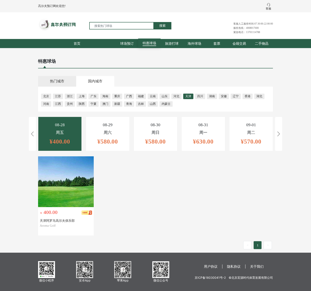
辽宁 (236, 96)
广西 (129, 96)
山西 (153, 103)
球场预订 (127, 43)
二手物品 (261, 43)
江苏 (58, 96)
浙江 (70, 96)
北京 (46, 96)
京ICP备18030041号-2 (210, 277)
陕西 (82, 103)
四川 (200, 96)
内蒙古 (166, 103)
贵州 (70, 103)
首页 (77, 43)
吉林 (141, 103)
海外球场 (194, 43)
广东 (93, 96)
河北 (176, 96)
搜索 (162, 26)
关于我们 (257, 266)
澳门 (105, 103)
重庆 (117, 96)
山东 (165, 96)
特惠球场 (149, 43)
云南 (153, 96)
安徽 (224, 96)
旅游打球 (172, 43)
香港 (247, 96)
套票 (216, 43)
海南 (105, 96)
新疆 (117, 103)
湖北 (259, 96)
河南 (46, 103)
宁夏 (93, 103)
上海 (82, 96)
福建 (141, 96)
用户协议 (210, 266)
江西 (58, 103)
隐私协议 (234, 266)
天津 (188, 96)
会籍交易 (239, 43)
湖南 (212, 96)
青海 (129, 103)
